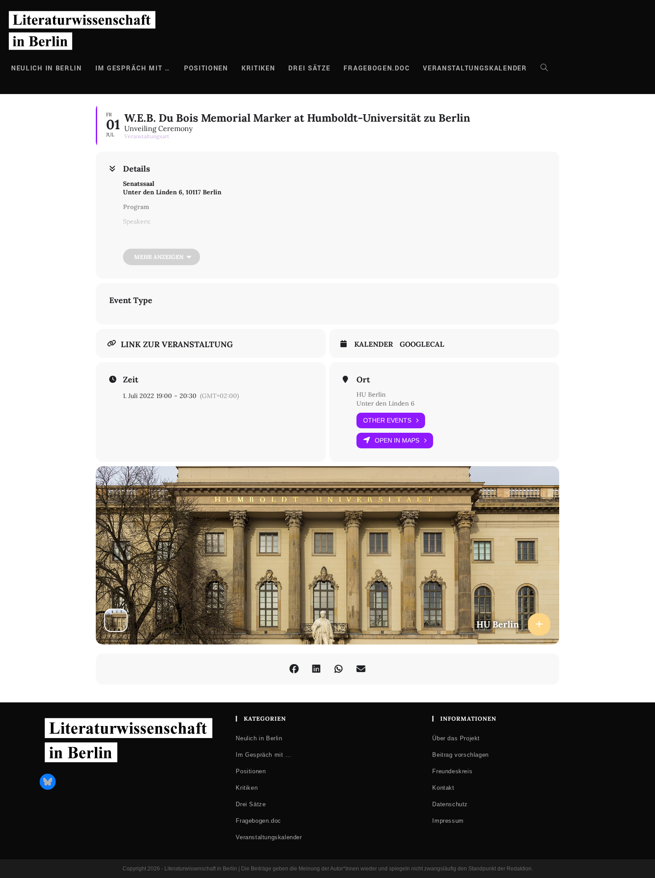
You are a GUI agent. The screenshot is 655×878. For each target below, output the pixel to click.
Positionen (251, 771)
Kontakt (443, 787)
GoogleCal (422, 344)
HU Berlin (371, 394)
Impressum (447, 820)
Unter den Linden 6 (385, 403)
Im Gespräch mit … (263, 754)
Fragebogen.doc (258, 820)
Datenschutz (450, 804)
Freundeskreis (452, 771)
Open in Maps (397, 440)
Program (136, 207)
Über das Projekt (456, 738)
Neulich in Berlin (259, 738)
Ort (363, 380)
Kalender (373, 344)
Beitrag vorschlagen (460, 754)
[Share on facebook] (294, 669)
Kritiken (247, 787)
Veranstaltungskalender (269, 837)
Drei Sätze (251, 804)
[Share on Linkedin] (316, 669)
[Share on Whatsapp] (339, 669)
